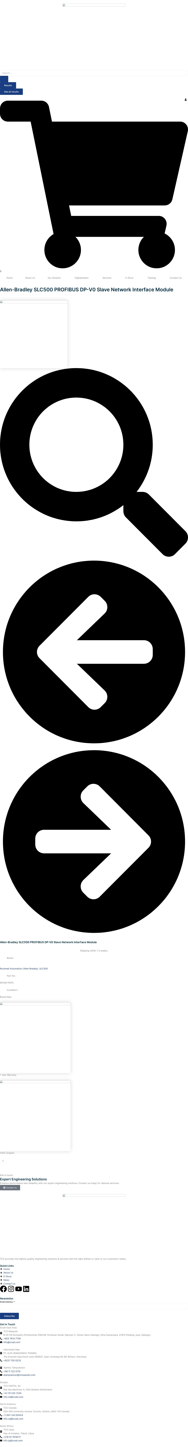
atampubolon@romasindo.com (19, 1375)
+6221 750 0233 (12, 1360)
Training (152, 278)
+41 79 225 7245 (12, 1393)
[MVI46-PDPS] (33, 334)
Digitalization (81, 278)
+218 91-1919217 (12, 1437)
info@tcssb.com (11, 1342)
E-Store (129, 278)
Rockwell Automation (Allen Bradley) (19, 968)
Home (9, 278)
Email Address (7, 1302)
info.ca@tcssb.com (13, 1418)
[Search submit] (4, 79)
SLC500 (43, 968)
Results (8, 85)
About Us (30, 278)
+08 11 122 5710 (11, 1371)
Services (107, 278)
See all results (11, 91)
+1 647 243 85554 (13, 1415)
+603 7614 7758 (12, 1338)
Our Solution (54, 278)
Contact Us (176, 278)
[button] (54, 278)
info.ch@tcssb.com (13, 1396)
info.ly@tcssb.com (13, 1440)
